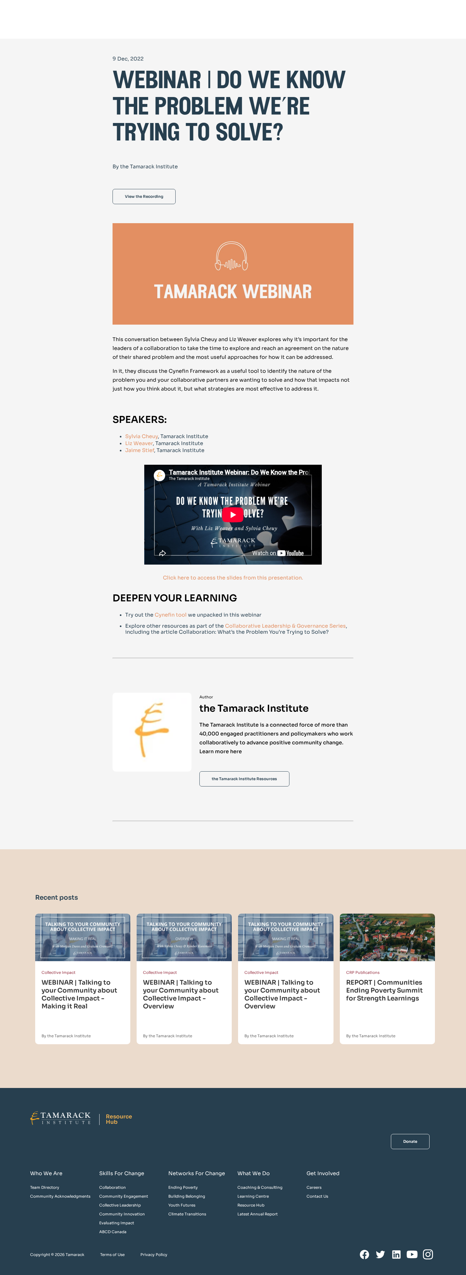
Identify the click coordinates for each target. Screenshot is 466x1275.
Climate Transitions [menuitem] (187, 1214)
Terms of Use (112, 1254)
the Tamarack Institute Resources (244, 778)
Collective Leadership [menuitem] (120, 1205)
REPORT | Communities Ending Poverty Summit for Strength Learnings (384, 990)
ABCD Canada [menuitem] (112, 1231)
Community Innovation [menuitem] (122, 1214)
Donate (410, 1141)
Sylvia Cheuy (141, 436)
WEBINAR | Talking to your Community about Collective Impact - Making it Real (79, 994)
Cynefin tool (171, 615)
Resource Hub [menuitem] (250, 1205)
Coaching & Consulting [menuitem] (259, 1187)
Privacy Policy (153, 1254)
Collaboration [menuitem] (112, 1187)
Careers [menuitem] (314, 1187)
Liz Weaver (139, 443)
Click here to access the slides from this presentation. (233, 577)
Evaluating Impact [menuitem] (116, 1222)
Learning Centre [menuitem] (253, 1196)
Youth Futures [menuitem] (181, 1205)
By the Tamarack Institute (66, 1036)
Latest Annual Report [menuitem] (257, 1214)
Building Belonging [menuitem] (186, 1196)
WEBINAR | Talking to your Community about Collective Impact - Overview (181, 994)
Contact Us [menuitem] (317, 1196)
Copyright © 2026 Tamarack (57, 1254)
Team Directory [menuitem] (44, 1187)
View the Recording (144, 196)
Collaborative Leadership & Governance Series (285, 626)
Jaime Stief (139, 450)
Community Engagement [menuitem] (123, 1196)
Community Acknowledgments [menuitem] (60, 1196)
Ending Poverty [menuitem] (183, 1187)
